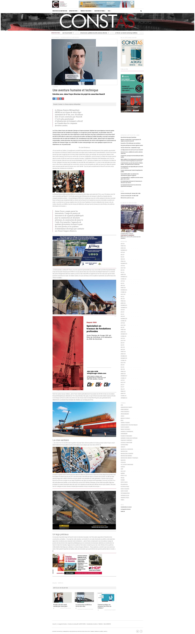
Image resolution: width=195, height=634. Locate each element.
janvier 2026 (123, 248)
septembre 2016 (124, 398)
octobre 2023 (123, 279)
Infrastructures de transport (127, 453)
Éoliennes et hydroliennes (126, 436)
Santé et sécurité (124, 491)
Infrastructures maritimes (126, 455)
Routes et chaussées (125, 489)
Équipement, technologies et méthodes (65, 37)
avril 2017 (123, 389)
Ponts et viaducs (124, 482)
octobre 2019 (123, 336)
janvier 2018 (123, 373)
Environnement (124, 433)
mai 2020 (122, 327)
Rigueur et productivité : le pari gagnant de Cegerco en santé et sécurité (131, 140)
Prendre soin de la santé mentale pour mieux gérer (60, 605)
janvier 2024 (123, 274)
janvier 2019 (123, 354)
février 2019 (123, 351)
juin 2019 (122, 343)
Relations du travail (100, 11)
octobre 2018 (123, 360)
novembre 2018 (124, 358)
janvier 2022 (123, 303)
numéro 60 (60, 583)
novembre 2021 (124, 305)
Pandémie (123, 473)
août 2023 (123, 281)
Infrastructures (73, 11)
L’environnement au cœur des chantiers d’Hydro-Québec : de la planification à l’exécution (132, 163)
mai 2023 (122, 283)
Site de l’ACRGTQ (107, 624)
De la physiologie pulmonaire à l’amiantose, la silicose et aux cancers (131, 181)
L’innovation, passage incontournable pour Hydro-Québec (132, 156)
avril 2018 (123, 369)
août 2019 (123, 338)
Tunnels (122, 500)
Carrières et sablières (125, 422)
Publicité (123, 511)
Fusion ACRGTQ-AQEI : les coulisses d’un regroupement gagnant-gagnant (130, 174)
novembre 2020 (124, 318)
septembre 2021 (124, 307)
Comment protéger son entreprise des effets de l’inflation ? (104, 606)
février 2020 (123, 329)
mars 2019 (123, 349)
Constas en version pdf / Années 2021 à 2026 (130, 193)
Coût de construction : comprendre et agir (130, 147)
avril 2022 (123, 298)
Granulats (123, 447)
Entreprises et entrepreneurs (127, 431)
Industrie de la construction (59, 11)
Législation (123, 462)
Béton (122, 420)
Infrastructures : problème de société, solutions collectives (132, 152)
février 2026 (123, 246)
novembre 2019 (124, 334)
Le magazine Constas (125, 509)
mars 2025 (123, 259)
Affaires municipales (125, 411)
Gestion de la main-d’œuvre (65, 608)
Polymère (123, 480)
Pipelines (122, 478)
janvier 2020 (123, 332)
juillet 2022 (123, 294)
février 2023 (123, 287)
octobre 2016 (123, 395)
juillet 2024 (123, 268)
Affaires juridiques (125, 409)
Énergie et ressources (86, 11)
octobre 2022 (123, 292)
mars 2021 (123, 316)
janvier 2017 (123, 393)
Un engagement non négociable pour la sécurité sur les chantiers (132, 167)
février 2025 (123, 261)
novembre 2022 (124, 290)
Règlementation (124, 484)
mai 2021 (122, 314)
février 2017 (123, 391)
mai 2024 (122, 272)
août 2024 (123, 265)
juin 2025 (122, 254)
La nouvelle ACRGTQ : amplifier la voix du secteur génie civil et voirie (132, 178)
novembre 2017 (124, 376)
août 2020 (123, 323)
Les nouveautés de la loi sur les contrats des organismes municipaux (131, 185)
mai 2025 (122, 257)
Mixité (122, 469)
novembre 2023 (124, 276)
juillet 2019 (123, 340)
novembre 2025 (124, 250)
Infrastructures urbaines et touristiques (129, 458)
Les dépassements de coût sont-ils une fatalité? (132, 149)
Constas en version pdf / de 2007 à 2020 (129, 195)
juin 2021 (122, 312)
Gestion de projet (124, 444)
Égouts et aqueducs (125, 427)
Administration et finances (126, 407)
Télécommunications (125, 493)
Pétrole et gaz (124, 475)
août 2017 (123, 380)
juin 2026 (122, 243)
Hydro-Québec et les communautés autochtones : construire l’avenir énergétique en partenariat (132, 160)
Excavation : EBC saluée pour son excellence (130, 143)
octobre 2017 (123, 378)
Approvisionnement (125, 414)
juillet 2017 (123, 382)
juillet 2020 (123, 325)
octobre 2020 (123, 320)
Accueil (54, 624)
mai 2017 (122, 387)
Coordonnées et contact (126, 507)
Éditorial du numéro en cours (127, 198)
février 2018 (123, 371)
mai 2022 (122, 296)
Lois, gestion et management (127, 464)
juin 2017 (122, 384)
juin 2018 (122, 365)
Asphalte (122, 416)
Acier (122, 405)
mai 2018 (122, 367)
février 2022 (123, 301)
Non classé (123, 471)
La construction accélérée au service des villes (84, 605)
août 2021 (123, 309)
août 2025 (123, 252)
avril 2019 (123, 347)
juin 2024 (122, 270)
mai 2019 (122, 345)
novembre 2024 (124, 263)
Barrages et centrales (125, 418)
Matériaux (123, 466)
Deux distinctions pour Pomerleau (128, 137)
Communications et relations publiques (129, 425)
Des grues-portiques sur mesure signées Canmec (132, 145)
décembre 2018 (124, 356)
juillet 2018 (123, 362)
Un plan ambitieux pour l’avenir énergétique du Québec (132, 170)
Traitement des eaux (125, 495)
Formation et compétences (126, 440)
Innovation (123, 460)
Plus (109, 11)
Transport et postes (125, 497)
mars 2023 (123, 285)
